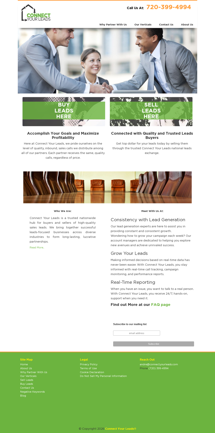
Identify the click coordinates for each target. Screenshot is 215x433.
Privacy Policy (88, 364)
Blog (23, 396)
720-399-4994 (168, 7)
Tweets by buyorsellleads (98, 381)
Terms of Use (88, 368)
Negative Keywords (32, 392)
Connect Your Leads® (120, 428)
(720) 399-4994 (159, 368)
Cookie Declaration (92, 372)
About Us (187, 24)
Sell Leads (26, 380)
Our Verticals (142, 24)
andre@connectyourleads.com (159, 364)
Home (24, 364)
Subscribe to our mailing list (130, 324)
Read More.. (37, 247)
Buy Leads (26, 384)
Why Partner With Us (113, 24)
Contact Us (166, 24)
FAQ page (160, 304)
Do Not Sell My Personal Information (103, 376)
